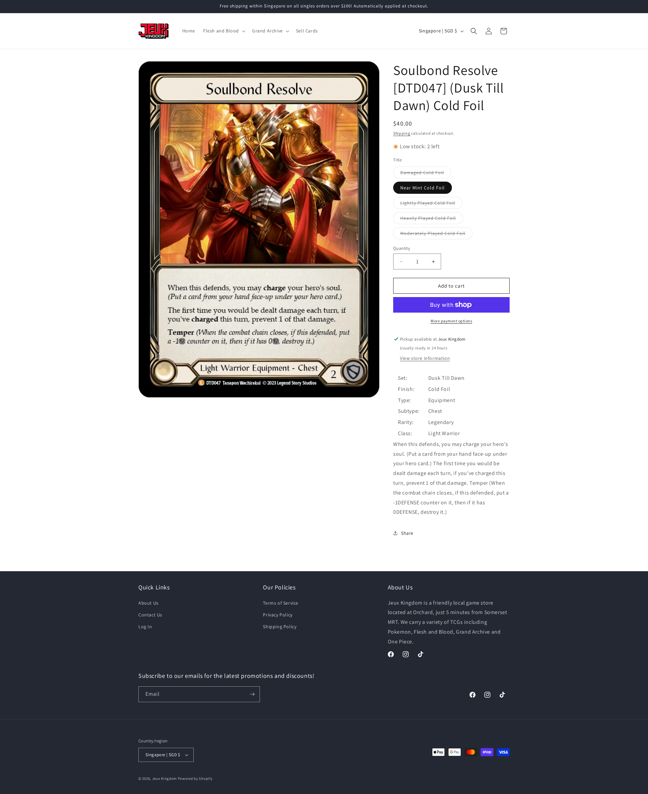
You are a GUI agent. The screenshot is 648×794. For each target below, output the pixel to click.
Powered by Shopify (195, 778)
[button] (223, 31)
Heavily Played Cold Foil (431, 219)
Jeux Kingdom (164, 778)
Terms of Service (280, 603)
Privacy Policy (277, 615)
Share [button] (407, 533)
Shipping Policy (279, 627)
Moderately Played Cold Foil (436, 234)
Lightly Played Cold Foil (431, 204)
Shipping (401, 133)
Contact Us (150, 615)
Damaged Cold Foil (425, 174)
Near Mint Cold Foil (422, 188)
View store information (425, 358)
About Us (148, 603)
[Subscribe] (252, 694)
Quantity (401, 248)
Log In (145, 627)
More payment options (451, 320)
